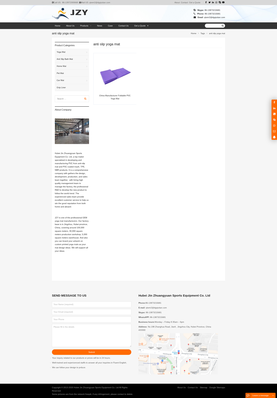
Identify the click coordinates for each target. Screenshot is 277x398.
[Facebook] (206, 2)
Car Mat (60, 80)
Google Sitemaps (217, 387)
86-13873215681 (212, 10)
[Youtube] (223, 2)
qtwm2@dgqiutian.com (99, 2)
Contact (184, 2)
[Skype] (220, 2)
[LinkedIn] (213, 2)
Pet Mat (60, 73)
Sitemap (203, 387)
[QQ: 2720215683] (274, 137)
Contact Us (193, 387)
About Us (181, 387)
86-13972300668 (70, 2)
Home (57, 26)
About (177, 2)
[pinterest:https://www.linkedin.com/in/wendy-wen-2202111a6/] (274, 108)
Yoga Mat (61, 52)
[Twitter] (209, 2)
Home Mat (61, 66)
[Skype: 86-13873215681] (274, 120)
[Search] (85, 98)
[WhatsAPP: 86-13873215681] (274, 125)
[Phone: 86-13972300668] (274, 114)
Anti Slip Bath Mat (65, 59)
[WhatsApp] (216, 2)
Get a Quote (194, 2)
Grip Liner (61, 87)
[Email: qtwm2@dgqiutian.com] (274, 131)
